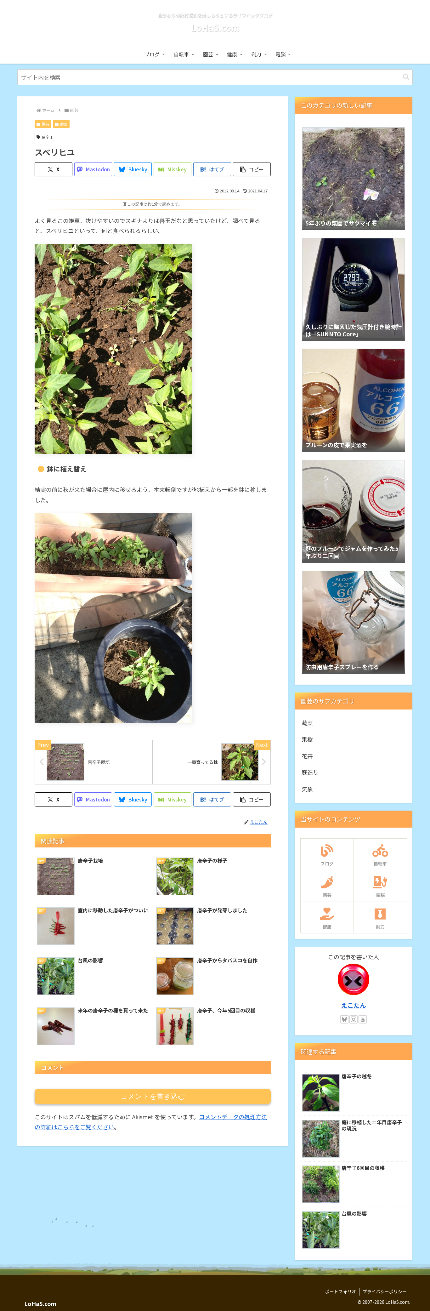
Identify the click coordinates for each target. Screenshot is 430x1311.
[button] (406, 77)
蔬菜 (64, 124)
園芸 (45, 124)
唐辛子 (47, 137)
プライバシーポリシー (385, 1291)
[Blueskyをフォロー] (344, 1019)
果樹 (307, 739)
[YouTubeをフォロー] (363, 1019)
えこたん (353, 1005)
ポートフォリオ (340, 1291)
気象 (307, 789)
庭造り (310, 772)
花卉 (307, 756)
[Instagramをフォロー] (353, 1019)
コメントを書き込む (153, 1096)
